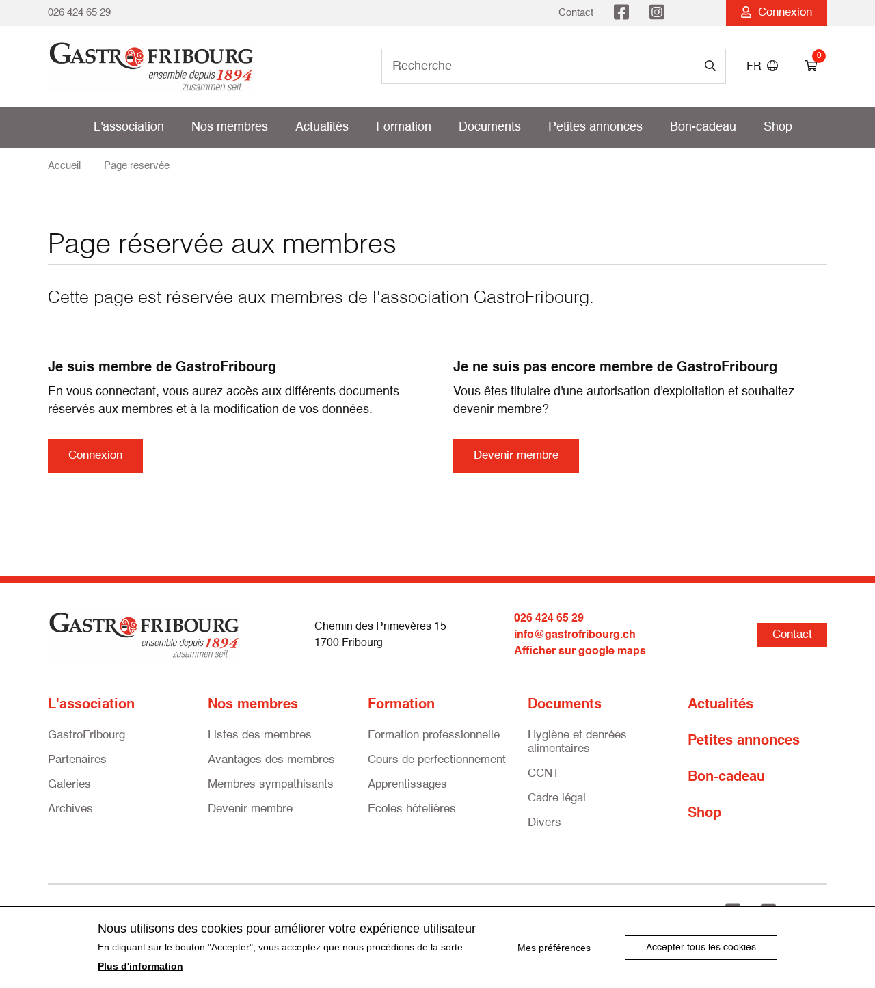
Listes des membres (260, 735)
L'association (129, 127)
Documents (490, 127)
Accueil (64, 166)
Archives (70, 809)
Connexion (781, 12)
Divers (544, 823)
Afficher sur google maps (580, 651)
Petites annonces (595, 127)
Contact (575, 13)
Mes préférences (554, 947)
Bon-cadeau (703, 127)
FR (756, 67)
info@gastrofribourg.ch (575, 635)
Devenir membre (516, 456)
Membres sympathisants (271, 784)
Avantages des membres (271, 760)
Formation (403, 127)
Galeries (69, 784)
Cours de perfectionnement (437, 760)
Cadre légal (557, 798)
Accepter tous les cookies (701, 947)
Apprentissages (407, 784)
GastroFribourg (86, 735)
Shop (778, 127)
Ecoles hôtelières (412, 809)
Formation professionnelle (434, 735)
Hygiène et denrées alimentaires (577, 742)
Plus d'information (140, 966)
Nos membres (229, 127)
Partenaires (77, 760)
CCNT (543, 773)
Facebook (621, 13)
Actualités (322, 127)
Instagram (656, 13)
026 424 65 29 (79, 13)
